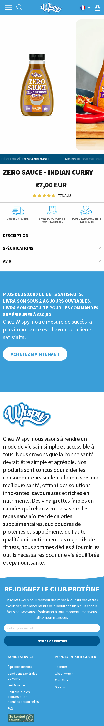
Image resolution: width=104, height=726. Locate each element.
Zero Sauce (63, 680)
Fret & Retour (17, 685)
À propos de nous (20, 667)
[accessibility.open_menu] (9, 7)
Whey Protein (64, 673)
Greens (60, 687)
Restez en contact (52, 640)
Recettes (61, 667)
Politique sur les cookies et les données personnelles (23, 697)
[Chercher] (19, 8)
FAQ (10, 708)
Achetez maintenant (35, 354)
